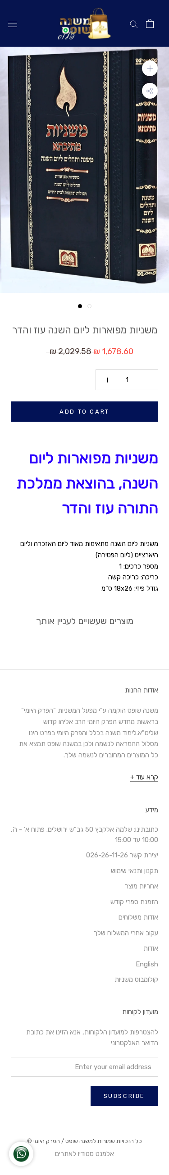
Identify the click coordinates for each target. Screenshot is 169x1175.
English (147, 964)
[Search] (134, 23)
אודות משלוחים (138, 917)
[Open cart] (150, 23)
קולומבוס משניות (136, 979)
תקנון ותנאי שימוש (134, 871)
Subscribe (124, 1096)
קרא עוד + (144, 777)
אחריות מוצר (141, 886)
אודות (150, 948)
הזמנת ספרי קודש (134, 902)
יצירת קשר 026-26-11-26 (122, 855)
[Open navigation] (12, 23)
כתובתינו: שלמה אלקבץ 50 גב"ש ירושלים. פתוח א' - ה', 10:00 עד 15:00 (84, 834)
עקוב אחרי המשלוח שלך (126, 933)
